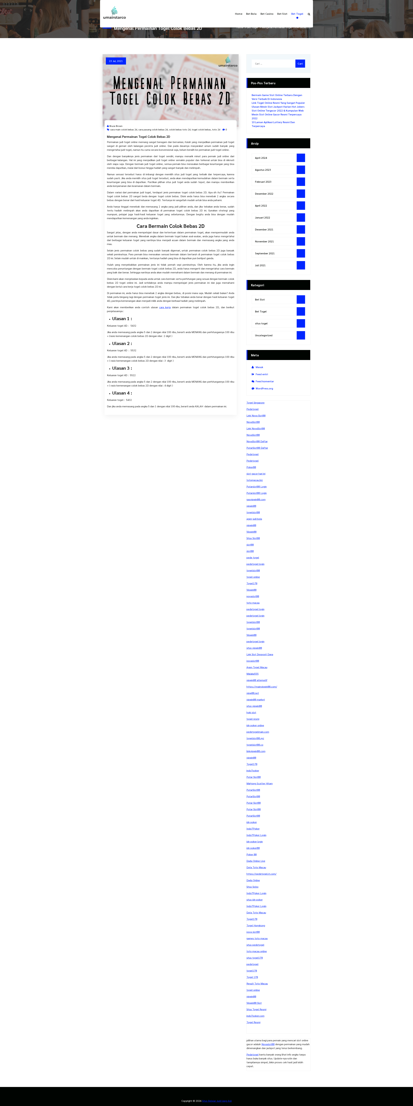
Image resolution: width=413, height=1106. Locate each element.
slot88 (250, 544)
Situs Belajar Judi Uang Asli (217, 1100)
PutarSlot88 (253, 789)
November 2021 (264, 241)
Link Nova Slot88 (256, 415)
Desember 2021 (264, 229)
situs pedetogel (255, 944)
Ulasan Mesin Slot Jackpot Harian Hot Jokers (278, 106)
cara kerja (165, 307)
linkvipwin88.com (256, 751)
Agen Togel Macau (257, 667)
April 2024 (261, 157)
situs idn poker (255, 899)
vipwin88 (251, 505)
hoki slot (251, 712)
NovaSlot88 (253, 422)
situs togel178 (255, 957)
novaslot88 (253, 596)
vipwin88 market (256, 699)
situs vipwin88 (254, 647)
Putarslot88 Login (257, 486)
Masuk (259, 367)
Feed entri (262, 374)
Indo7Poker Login (256, 835)
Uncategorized (263, 335)
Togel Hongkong (256, 925)
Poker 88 (252, 854)
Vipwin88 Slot (254, 1003)
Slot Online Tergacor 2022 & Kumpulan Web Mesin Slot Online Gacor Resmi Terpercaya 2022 (278, 114)
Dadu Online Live (256, 860)
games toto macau (257, 938)
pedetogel (252, 964)
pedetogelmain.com (258, 731)
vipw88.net (253, 693)
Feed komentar (265, 381)
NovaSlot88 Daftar (257, 441)
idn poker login (255, 841)
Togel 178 (252, 977)
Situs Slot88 (253, 538)
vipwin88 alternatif (257, 680)
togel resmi (253, 718)
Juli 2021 (260, 265)
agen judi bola (254, 518)
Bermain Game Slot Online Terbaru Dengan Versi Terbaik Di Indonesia (277, 97)
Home (238, 13)
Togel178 (252, 583)
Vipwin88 (252, 531)
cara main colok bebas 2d (123, 129)
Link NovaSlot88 (256, 428)
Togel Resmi (253, 1022)
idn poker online (255, 725)
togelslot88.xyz (255, 738)
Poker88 (251, 467)
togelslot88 (253, 512)
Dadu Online (253, 880)
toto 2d (216, 129)
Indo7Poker (253, 828)
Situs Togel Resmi (256, 1009)
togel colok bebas (201, 129)
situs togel (261, 323)
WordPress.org (264, 388)
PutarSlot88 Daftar (257, 447)
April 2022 (261, 205)
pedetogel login (255, 564)
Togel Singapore (256, 402)
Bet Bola (251, 13)
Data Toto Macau (256, 867)
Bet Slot (282, 13)
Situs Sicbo (252, 886)
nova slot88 (253, 932)
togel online (253, 576)
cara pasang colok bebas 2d (153, 129)
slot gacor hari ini (256, 473)
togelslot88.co (255, 744)
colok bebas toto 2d (180, 129)
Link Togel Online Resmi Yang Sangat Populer (278, 102)
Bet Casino (267, 13)
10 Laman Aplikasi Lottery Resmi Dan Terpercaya (273, 124)
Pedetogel (253, 409)
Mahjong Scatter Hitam (260, 783)
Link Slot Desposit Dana (260, 654)
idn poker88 (253, 848)
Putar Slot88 (254, 777)
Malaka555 (253, 673)
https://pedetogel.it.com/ (262, 873)
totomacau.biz (255, 480)
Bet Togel (297, 13)
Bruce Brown (116, 125)
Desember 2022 (264, 193)
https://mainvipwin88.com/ (262, 686)
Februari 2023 (263, 181)
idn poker (252, 822)
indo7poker (253, 770)
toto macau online (257, 951)
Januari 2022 (262, 217)
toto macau (253, 602)
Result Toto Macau (257, 983)
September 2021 (265, 253)
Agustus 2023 (263, 169)
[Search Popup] (309, 14)
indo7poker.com (255, 1015)
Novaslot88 (268, 1044)
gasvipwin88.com (256, 499)
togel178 (252, 970)
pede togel (253, 557)
